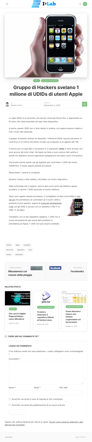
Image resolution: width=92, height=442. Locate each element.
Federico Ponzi (16, 105)
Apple (18, 245)
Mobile (36, 80)
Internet (13, 309)
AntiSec (9, 245)
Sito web (63, 387)
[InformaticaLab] (44, 4)
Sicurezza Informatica (49, 80)
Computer (27, 245)
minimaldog (8, 437)
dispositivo (20, 250)
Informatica (19, 254)
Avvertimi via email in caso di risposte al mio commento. (37, 399)
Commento (14, 359)
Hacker (8, 254)
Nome (12, 387)
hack (30, 250)
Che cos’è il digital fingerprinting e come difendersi (17, 316)
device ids (9, 250)
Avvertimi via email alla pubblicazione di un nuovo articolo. (38, 405)
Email (37, 387)
